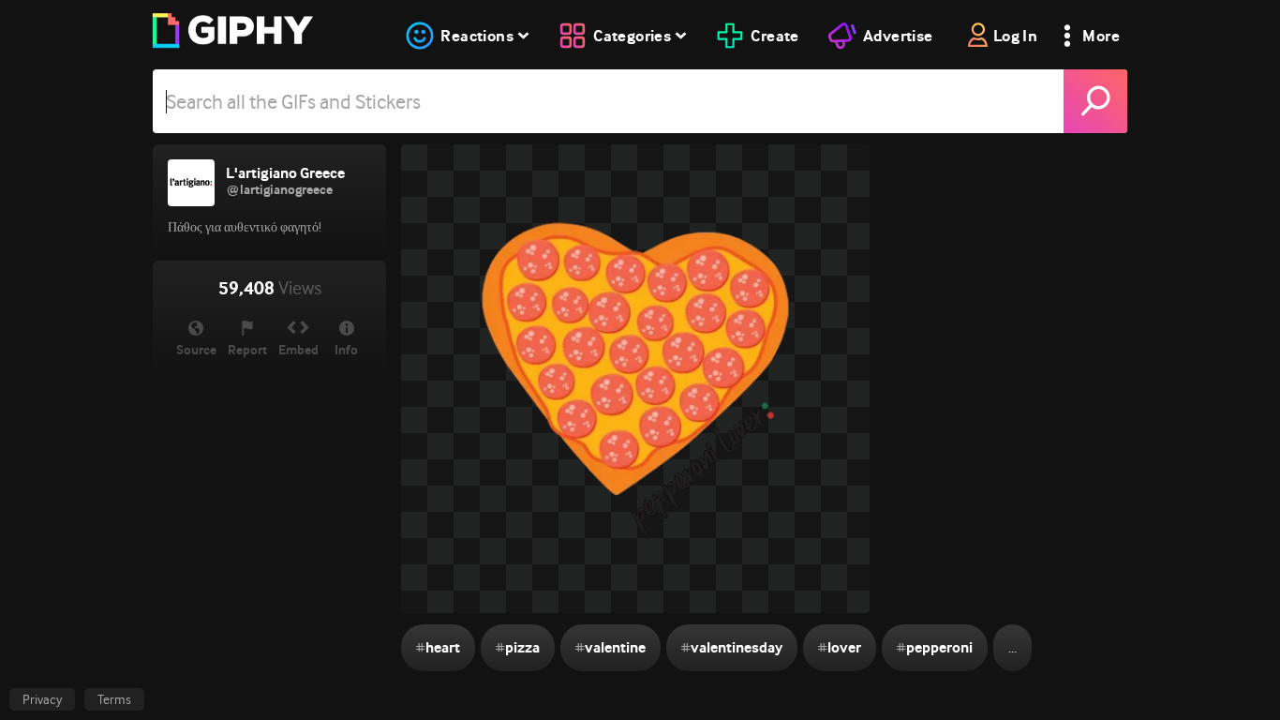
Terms (114, 699)
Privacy (42, 699)
